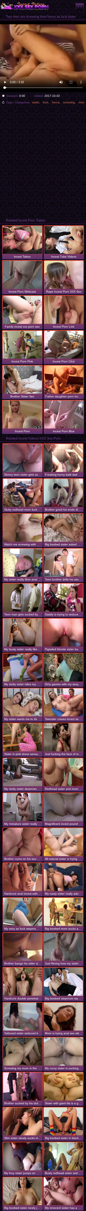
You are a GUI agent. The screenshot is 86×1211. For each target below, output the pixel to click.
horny (55, 102)
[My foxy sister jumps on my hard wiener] (22, 1156)
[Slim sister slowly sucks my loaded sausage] (22, 1121)
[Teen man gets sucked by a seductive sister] (22, 598)
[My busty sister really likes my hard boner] (22, 633)
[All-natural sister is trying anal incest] (63, 842)
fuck (45, 102)
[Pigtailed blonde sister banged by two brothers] (63, 633)
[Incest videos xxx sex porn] (25, 6)
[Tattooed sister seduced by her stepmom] (22, 1017)
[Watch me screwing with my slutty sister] (22, 528)
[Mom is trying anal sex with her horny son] (63, 1017)
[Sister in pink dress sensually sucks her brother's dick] (22, 737)
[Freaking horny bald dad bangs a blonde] (63, 458)
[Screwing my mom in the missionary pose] (22, 1051)
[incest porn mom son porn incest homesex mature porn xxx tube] (80, 6)
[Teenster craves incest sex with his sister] (63, 702)
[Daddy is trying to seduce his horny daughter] (63, 598)
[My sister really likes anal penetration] (22, 563)
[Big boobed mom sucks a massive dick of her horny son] (63, 912)
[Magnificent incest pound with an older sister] (63, 807)
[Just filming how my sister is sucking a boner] (63, 947)
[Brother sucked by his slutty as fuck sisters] (22, 1086)
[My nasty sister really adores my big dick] (63, 877)
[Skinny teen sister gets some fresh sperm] (22, 458)
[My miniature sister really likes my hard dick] (22, 807)
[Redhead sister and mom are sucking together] (63, 772)
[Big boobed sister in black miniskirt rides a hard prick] (63, 1121)
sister (35, 102)
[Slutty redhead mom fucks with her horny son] (22, 493)
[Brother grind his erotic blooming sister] (63, 493)
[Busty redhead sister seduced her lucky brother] (63, 1156)
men (81, 102)
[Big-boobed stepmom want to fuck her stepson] (63, 982)
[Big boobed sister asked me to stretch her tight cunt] (63, 528)
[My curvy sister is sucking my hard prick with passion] (63, 1051)
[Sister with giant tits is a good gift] (63, 1086)
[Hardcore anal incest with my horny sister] (22, 877)
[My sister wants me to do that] (22, 702)
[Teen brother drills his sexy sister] (63, 563)
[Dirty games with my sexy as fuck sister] (63, 667)
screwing (69, 102)
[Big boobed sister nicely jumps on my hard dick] (22, 1191)
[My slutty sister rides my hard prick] (22, 667)
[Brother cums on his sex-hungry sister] (22, 842)
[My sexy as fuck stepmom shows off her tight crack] (22, 912)
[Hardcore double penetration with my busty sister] (22, 982)
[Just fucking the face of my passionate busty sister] (63, 737)
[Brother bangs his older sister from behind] (22, 947)
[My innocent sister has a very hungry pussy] (63, 1191)
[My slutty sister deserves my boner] (22, 772)
